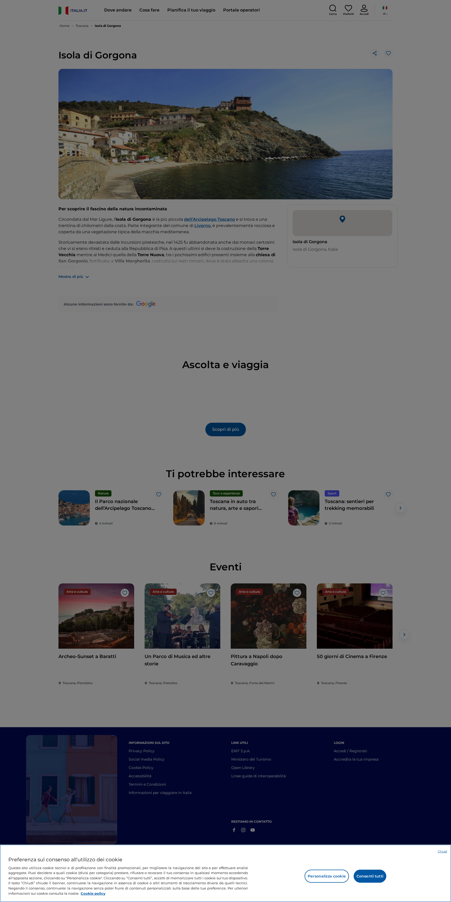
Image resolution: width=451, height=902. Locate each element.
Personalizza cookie (327, 876)
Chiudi (442, 851)
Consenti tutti (370, 876)
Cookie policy (93, 893)
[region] (225, 873)
